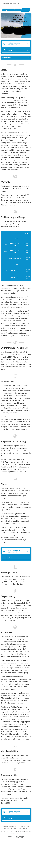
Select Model (10, 10)
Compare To (17, 10)
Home (4, 10)
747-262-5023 (24, 828)
